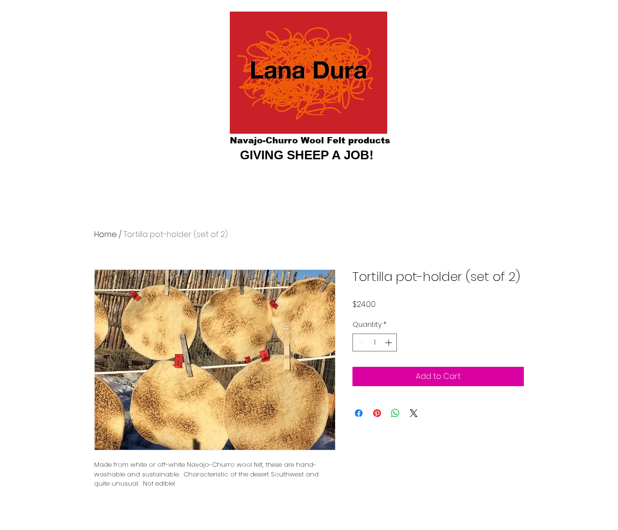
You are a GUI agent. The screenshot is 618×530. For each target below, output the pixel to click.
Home (105, 234)
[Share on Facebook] (359, 413)
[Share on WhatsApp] (395, 413)
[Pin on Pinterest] (377, 413)
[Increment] (389, 342)
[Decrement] (360, 342)
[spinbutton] (374, 342)
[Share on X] (414, 413)
